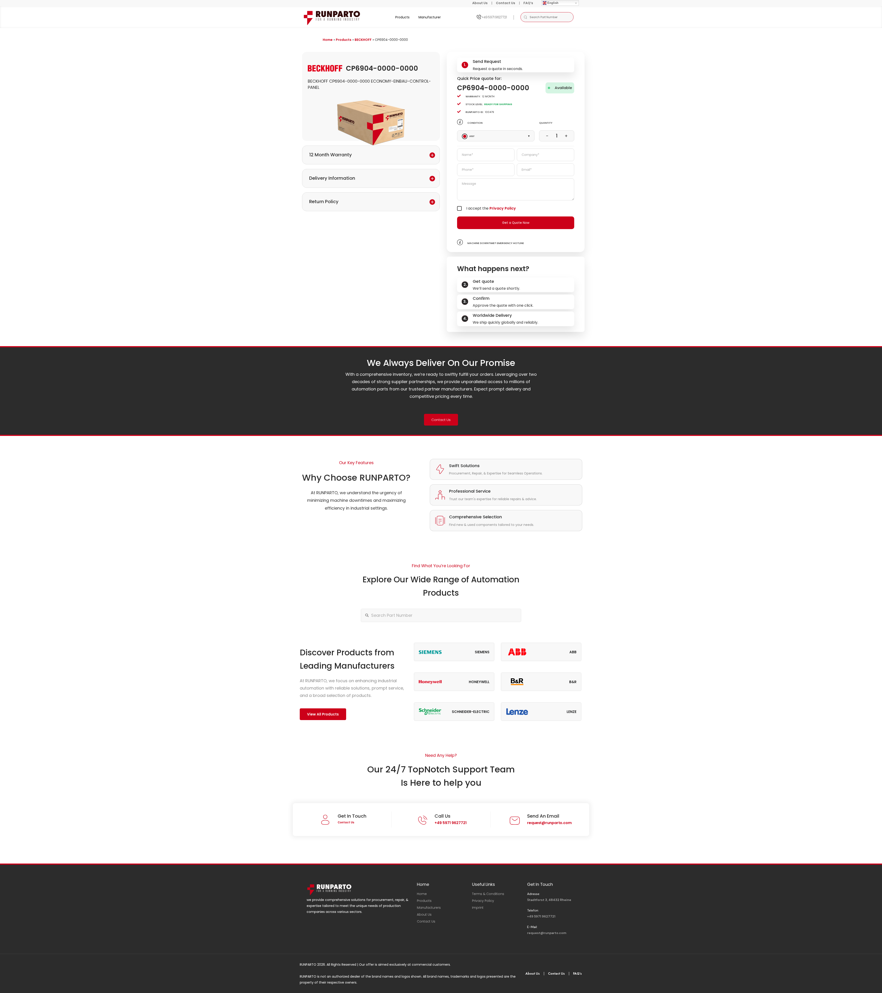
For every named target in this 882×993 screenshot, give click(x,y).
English (552, 3)
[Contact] (479, 17)
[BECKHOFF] (325, 68)
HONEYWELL (479, 681)
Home (328, 39)
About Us (480, 3)
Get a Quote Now (515, 223)
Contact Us (505, 3)
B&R (573, 681)
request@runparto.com (549, 822)
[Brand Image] (430, 652)
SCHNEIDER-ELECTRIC (470, 711)
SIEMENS (482, 652)
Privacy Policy (502, 208)
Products (402, 17)
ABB (573, 652)
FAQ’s (528, 3)
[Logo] (332, 17)
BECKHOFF (363, 39)
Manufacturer (429, 17)
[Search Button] (525, 17)
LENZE (572, 711)
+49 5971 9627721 (494, 17)
